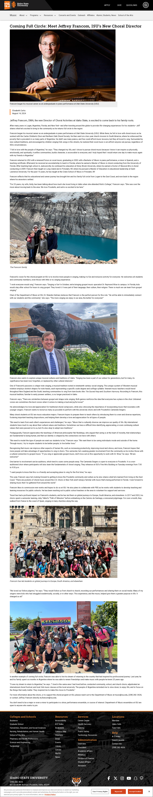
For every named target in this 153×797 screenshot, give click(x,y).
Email (57, 739)
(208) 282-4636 (118, 747)
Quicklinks (131, 5)
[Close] (149, 791)
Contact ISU (117, 744)
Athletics (81, 755)
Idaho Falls (116, 724)
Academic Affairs (85, 751)
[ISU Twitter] (115, 778)
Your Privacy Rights (100, 791)
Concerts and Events (67, 15)
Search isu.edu (118, 740)
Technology (14, 746)
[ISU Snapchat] (135, 778)
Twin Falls (116, 728)
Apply (107, 5)
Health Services (84, 724)
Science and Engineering (20, 742)
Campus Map (60, 731)
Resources (48, 15)
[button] (26, 15)
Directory (59, 735)
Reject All (118, 791)
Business (14, 720)
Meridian (115, 720)
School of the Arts (125, 15)
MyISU (58, 753)
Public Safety (83, 731)
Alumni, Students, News (106, 15)
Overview (82, 744)
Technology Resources (87, 735)
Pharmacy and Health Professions (24, 739)
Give (119, 5)
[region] (76, 791)
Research (82, 766)
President (82, 747)
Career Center (83, 720)
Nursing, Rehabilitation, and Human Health (27, 731)
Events (58, 742)
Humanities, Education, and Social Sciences (28, 728)
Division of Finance (86, 758)
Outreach (81, 15)
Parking (81, 728)
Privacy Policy (50, 794)
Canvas (58, 750)
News (57, 757)
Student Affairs (84, 762)
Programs (34, 15)
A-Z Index (59, 724)
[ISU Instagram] (122, 778)
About (21, 15)
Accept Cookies (135, 791)
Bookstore (59, 728)
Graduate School (16, 724)
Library (58, 746)
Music (13, 15)
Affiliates (91, 15)
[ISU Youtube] (128, 778)
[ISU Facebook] (108, 778)
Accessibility (60, 720)
